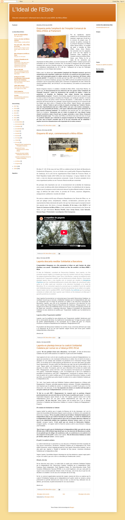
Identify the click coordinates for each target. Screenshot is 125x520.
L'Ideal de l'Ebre (33, 9)
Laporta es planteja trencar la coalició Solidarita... (23, 157)
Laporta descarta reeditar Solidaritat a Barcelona (59, 261)
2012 (15, 117)
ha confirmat (75, 290)
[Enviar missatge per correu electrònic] (59, 125)
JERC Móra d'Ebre (19, 85)
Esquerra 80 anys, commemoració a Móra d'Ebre (60, 133)
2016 (15, 108)
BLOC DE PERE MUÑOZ (21, 34)
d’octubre (18, 126)
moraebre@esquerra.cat (102, 27)
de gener (17, 163)
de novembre (19, 124)
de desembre (19, 122)
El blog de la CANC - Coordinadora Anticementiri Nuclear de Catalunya (22, 78)
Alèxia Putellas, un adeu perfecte (22, 42)
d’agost (17, 131)
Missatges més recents (43, 494)
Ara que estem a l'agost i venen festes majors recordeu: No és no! (21, 49)
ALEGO (16, 95)
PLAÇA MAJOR (18, 69)
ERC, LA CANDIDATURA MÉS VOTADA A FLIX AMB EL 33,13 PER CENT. (21, 72)
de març (17, 142)
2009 (15, 168)
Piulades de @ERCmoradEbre (104, 64)
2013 (15, 115)
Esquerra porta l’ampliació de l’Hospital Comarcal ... (23, 145)
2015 (15, 110)
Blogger (72, 507)
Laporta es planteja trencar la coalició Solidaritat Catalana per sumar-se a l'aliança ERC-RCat (59, 346)
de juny (17, 135)
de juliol (17, 133)
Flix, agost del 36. (18, 36)
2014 (15, 113)
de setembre (18, 128)
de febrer (17, 161)
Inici (64, 494)
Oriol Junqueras (18, 91)
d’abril (17, 140)
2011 (15, 120)
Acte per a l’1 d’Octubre (19, 56)
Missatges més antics (84, 494)
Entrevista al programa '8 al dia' (21, 92)
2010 (15, 166)
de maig (17, 138)
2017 (15, 106)
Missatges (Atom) (49, 497)
